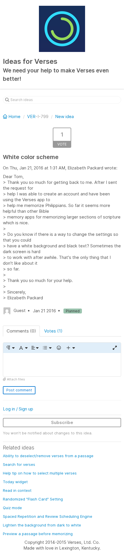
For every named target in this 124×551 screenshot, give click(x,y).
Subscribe (62, 422)
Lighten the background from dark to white (42, 525)
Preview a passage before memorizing (38, 533)
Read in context (17, 490)
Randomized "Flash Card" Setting (33, 499)
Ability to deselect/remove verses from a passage (48, 455)
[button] (10, 348)
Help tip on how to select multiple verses (40, 473)
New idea (64, 116)
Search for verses (19, 464)
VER (31, 116)
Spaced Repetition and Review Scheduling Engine (47, 516)
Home (14, 116)
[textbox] (62, 364)
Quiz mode (12, 507)
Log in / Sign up (18, 409)
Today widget (15, 481)
